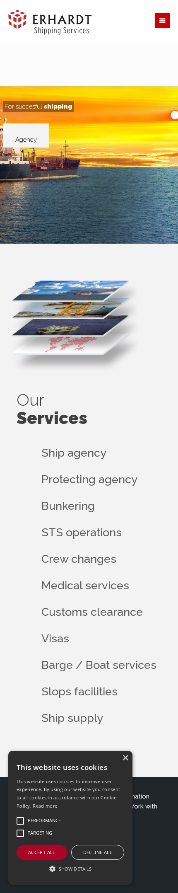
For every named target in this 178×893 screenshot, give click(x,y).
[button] (70, 869)
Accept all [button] (41, 852)
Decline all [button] (97, 852)
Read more (45, 806)
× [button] (125, 758)
